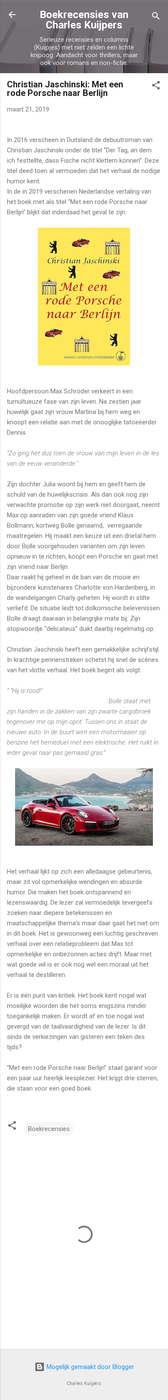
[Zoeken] (156, 17)
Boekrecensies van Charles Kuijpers (84, 20)
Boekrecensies (49, 1129)
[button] (156, 86)
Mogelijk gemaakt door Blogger (89, 1367)
